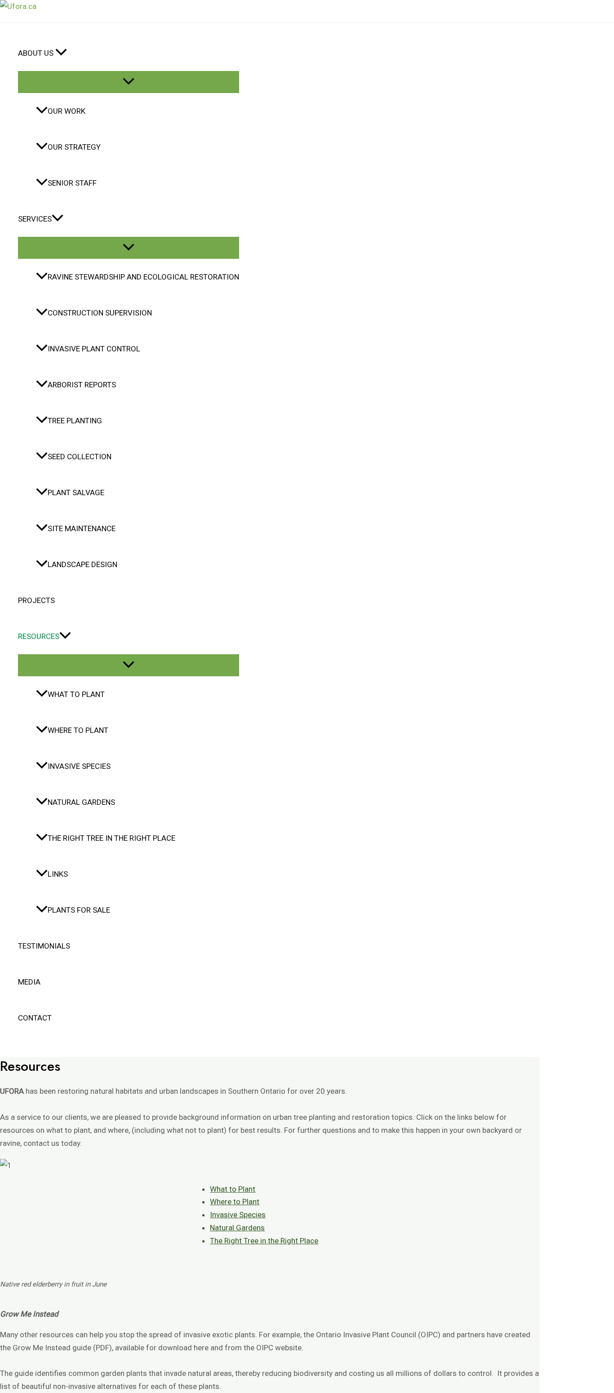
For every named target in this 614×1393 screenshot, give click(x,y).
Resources (38, 636)
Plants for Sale (79, 909)
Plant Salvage (76, 492)
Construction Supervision (100, 312)
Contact (35, 1017)
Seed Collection (79, 456)
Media (29, 981)
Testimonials (44, 945)
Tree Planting (75, 420)
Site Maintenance (82, 528)
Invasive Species (79, 766)
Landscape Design (82, 564)
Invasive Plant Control (94, 348)
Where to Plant (78, 730)
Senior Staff (72, 182)
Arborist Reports (82, 384)
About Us (36, 53)
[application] (61, 53)
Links (58, 874)
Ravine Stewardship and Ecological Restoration (143, 276)
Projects (36, 600)
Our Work (66, 110)
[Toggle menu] (128, 82)
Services (35, 218)
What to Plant (76, 694)
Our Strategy (74, 146)
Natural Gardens (81, 802)
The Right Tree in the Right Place (111, 838)
